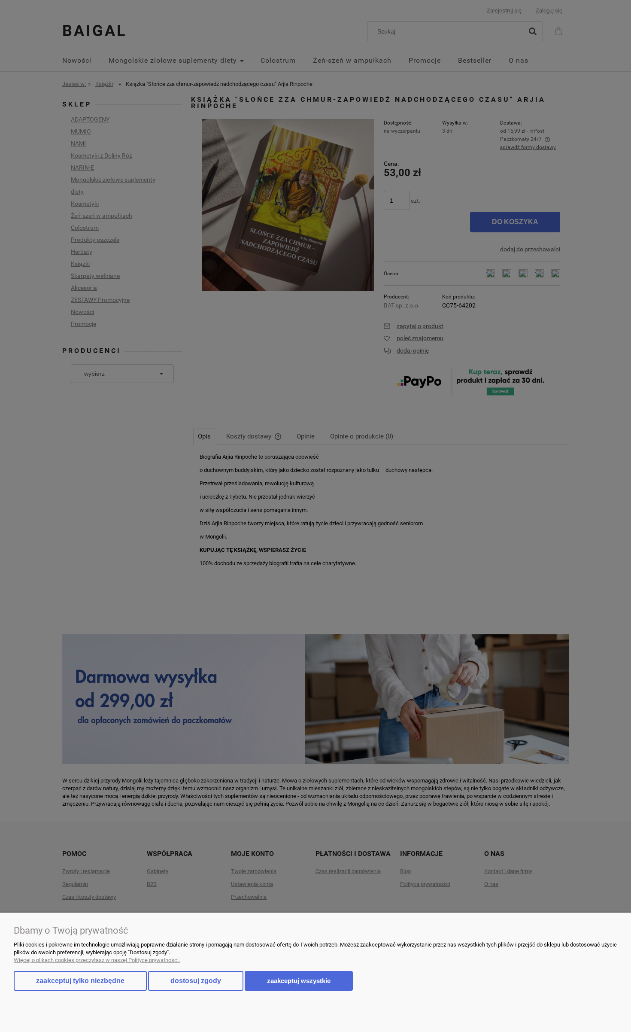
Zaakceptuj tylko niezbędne (80, 980)
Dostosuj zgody (195, 980)
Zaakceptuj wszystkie (299, 980)
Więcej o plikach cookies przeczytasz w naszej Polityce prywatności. (97, 960)
